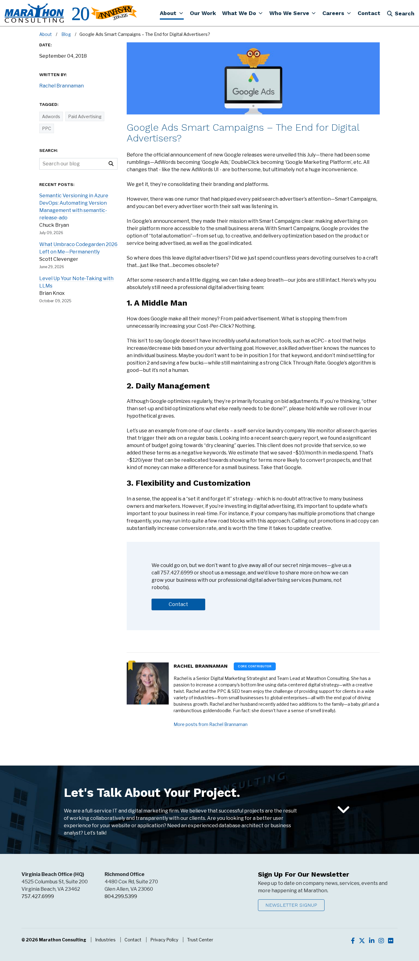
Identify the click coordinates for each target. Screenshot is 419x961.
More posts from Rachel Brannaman (211, 724)
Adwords (51, 116)
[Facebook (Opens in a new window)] (353, 940)
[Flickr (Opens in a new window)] (391, 940)
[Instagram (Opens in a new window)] (381, 940)
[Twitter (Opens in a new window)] (362, 940)
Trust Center (200, 939)
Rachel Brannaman (201, 666)
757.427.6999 (37, 896)
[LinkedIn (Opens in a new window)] (372, 940)
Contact (133, 939)
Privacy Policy (164, 939)
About (45, 34)
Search (404, 13)
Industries (105, 939)
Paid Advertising (85, 116)
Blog (66, 34)
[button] (171, 13)
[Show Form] (343, 810)
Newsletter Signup (291, 905)
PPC (46, 128)
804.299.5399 (121, 896)
